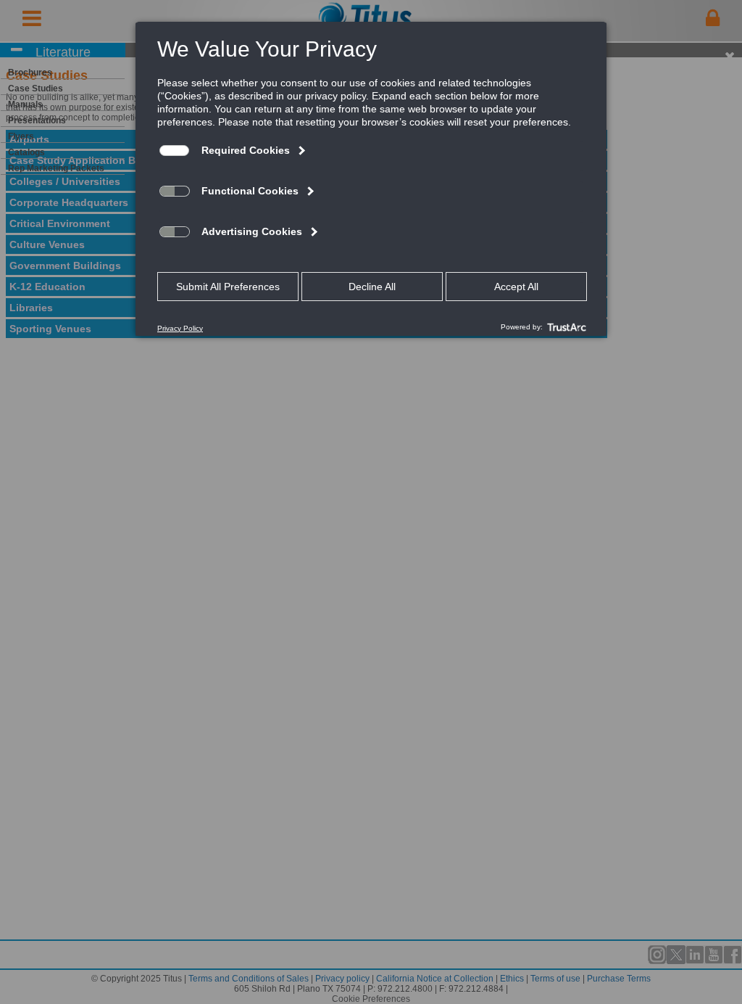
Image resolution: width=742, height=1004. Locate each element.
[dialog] (371, 178)
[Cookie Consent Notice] (371, 179)
